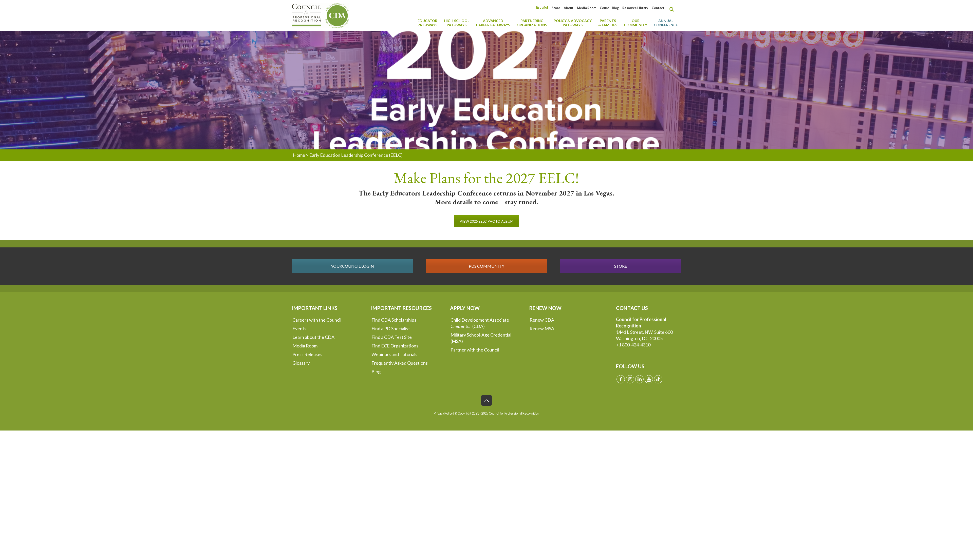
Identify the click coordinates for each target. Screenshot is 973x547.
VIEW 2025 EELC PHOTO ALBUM (486, 221)
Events (299, 328)
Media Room (586, 8)
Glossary (301, 363)
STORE (620, 266)
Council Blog (609, 8)
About (568, 8)
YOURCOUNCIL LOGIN (352, 266)
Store (556, 8)
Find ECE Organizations (394, 345)
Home (299, 155)
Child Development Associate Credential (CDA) (480, 323)
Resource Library (635, 8)
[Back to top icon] (486, 400)
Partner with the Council (475, 350)
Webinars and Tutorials (394, 354)
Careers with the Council (316, 320)
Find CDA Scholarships (393, 320)
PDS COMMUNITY (486, 266)
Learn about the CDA (313, 337)
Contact (658, 8)
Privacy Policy (443, 413)
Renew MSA (542, 328)
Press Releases (307, 354)
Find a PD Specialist (390, 328)
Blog (376, 371)
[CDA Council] (320, 15)
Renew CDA (542, 320)
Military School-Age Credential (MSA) (481, 338)
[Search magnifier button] (673, 9)
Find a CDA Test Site (391, 337)
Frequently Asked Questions (399, 363)
